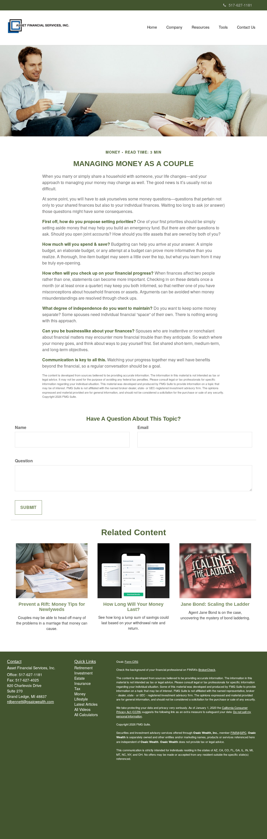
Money (80, 693)
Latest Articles (86, 704)
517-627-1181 (240, 5)
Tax (77, 688)
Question (24, 461)
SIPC (243, 732)
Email (142, 427)
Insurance (82, 683)
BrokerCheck (206, 669)
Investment (83, 673)
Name (20, 427)
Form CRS (131, 661)
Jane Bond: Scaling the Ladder (215, 604)
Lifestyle (81, 699)
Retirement (83, 667)
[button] (174, 27)
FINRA (234, 732)
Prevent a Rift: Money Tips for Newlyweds (52, 607)
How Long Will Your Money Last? (133, 607)
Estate (79, 678)
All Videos (82, 709)
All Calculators (86, 714)
